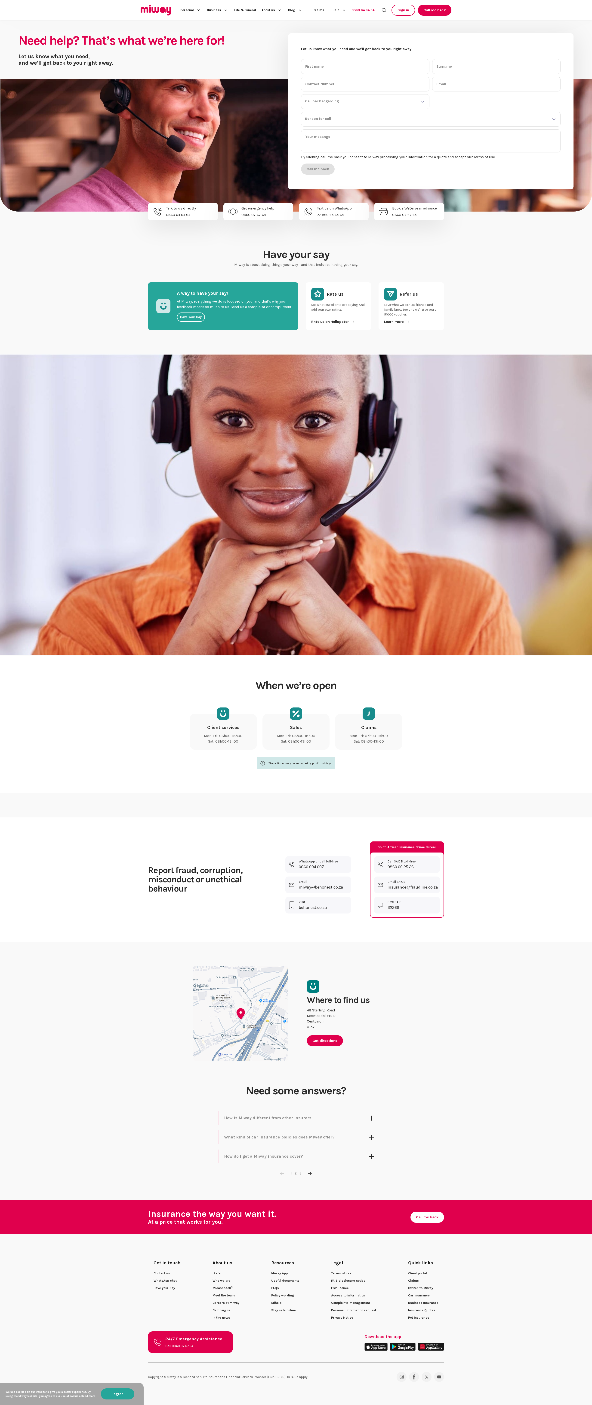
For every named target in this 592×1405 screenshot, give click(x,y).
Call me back (434, 10)
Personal (187, 10)
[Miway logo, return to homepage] (156, 10)
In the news (221, 1318)
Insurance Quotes (421, 1310)
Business (214, 10)
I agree (117, 1394)
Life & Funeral (245, 10)
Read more (88, 1396)
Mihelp (276, 1303)
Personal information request (353, 1310)
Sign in (403, 10)
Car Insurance (419, 1295)
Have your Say (164, 1288)
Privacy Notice (342, 1318)
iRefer (217, 1273)
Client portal (417, 1273)
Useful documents (285, 1281)
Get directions (324, 1040)
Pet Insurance (418, 1318)
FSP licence (340, 1288)
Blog (291, 10)
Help (336, 10)
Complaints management (350, 1303)
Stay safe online (283, 1310)
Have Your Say (191, 317)
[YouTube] (439, 1377)
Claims (319, 10)
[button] (365, 101)
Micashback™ (223, 1288)
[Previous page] (282, 1173)
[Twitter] (427, 1377)
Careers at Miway (226, 1303)
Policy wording (282, 1295)
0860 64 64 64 (363, 10)
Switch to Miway (420, 1288)
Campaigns (221, 1310)
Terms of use (341, 1273)
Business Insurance (423, 1303)
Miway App (279, 1273)
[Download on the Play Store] (403, 1347)
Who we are (222, 1281)
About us (268, 10)
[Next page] (310, 1173)
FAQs (275, 1288)
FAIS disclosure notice (348, 1281)
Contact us (162, 1273)
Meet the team (224, 1295)
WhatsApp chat (165, 1281)
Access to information (348, 1295)
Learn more (394, 321)
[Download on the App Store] (375, 1347)
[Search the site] (384, 10)
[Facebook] (414, 1377)
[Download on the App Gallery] (431, 1347)
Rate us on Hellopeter (330, 321)
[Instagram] (402, 1377)
